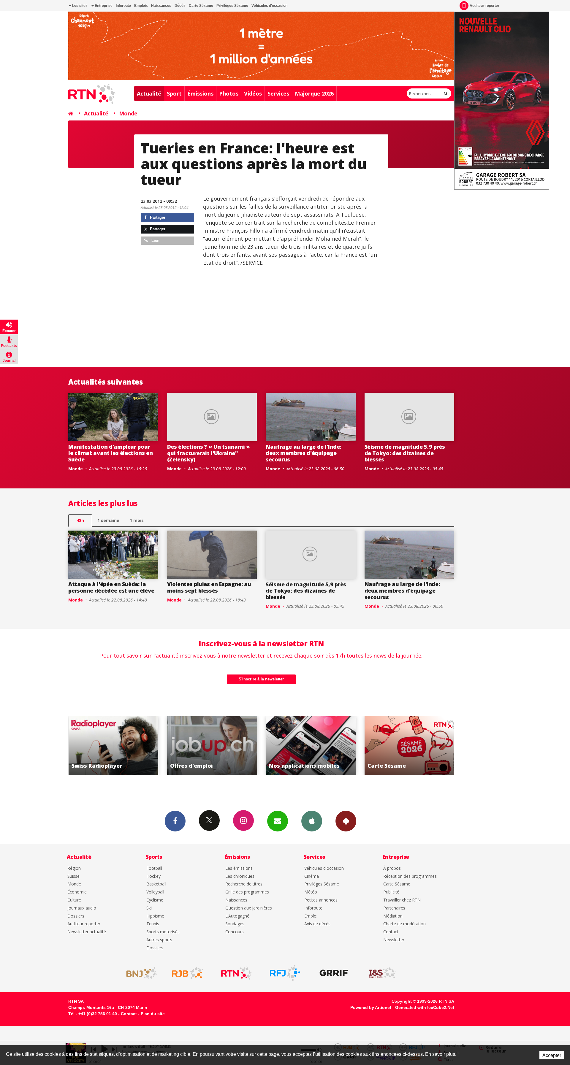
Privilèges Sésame (232, 6)
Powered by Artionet (370, 1007)
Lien (154, 240)
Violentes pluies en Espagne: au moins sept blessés (209, 587)
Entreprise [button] (103, 6)
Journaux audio (81, 908)
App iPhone (311, 821)
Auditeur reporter (83, 923)
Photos (228, 93)
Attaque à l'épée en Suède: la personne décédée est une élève (111, 587)
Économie (77, 892)
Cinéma (311, 876)
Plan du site (153, 1013)
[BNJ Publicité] (139, 973)
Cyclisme (154, 900)
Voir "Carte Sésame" (328, 745)
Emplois (141, 6)
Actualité (149, 93)
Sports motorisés (163, 931)
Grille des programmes (247, 892)
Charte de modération (404, 923)
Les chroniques (239, 876)
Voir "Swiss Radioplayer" (427, 745)
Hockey (153, 876)
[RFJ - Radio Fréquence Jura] (285, 973)
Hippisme (155, 916)
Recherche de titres (243, 884)
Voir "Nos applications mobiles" (229, 745)
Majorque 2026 (314, 93)
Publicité (391, 892)
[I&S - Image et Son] (382, 973)
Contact (390, 931)
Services (278, 93)
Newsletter (393, 939)
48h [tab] (80, 520)
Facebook (175, 821)
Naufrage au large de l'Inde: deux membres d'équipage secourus (303, 453)
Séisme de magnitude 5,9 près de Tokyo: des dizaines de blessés (405, 453)
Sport (174, 93)
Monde (128, 113)
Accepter (551, 1055)
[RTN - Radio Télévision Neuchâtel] (236, 973)
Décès (180, 6)
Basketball (156, 884)
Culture (74, 900)
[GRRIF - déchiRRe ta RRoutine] (333, 973)
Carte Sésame (201, 6)
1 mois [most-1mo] (137, 520)
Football (154, 868)
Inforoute (123, 6)
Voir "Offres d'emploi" (131, 745)
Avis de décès (317, 923)
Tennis (152, 923)
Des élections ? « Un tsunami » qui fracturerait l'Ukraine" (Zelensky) (208, 453)
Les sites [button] (79, 6)
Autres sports (159, 939)
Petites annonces (321, 900)
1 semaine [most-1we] (108, 520)
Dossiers (75, 916)
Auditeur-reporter (484, 6)
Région (74, 868)
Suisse (73, 876)
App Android (345, 821)
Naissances (161, 6)
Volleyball (155, 892)
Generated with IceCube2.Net (424, 1007)
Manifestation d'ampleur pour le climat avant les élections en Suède (110, 453)
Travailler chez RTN (402, 900)
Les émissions (239, 868)
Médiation (393, 916)
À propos (392, 868)
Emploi (310, 916)
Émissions (200, 93)
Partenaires (394, 908)
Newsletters (277, 821)
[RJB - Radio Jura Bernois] (187, 973)
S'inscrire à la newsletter (261, 679)
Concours (234, 931)
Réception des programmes (410, 876)
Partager (157, 217)
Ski (149, 908)
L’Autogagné (237, 916)
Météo (310, 892)
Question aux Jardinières (248, 908)
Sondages (234, 923)
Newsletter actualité (86, 931)
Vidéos (253, 93)
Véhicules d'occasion (269, 6)
